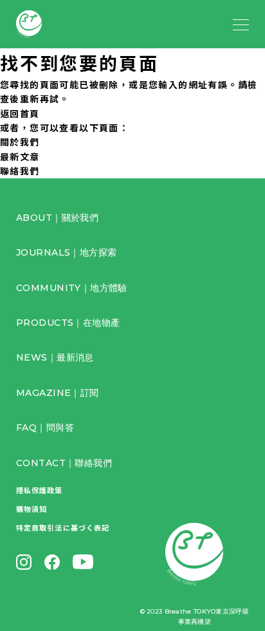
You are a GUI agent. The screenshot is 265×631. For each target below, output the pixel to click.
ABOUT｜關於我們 (57, 217)
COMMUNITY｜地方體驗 (71, 288)
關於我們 (20, 141)
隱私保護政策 (39, 490)
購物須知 (31, 509)
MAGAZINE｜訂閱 (57, 393)
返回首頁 (20, 113)
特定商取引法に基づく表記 (62, 527)
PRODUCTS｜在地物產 (68, 322)
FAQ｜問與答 (45, 427)
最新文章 (20, 156)
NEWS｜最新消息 (55, 357)
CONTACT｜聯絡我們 (64, 463)
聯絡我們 (20, 170)
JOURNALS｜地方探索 (66, 252)
